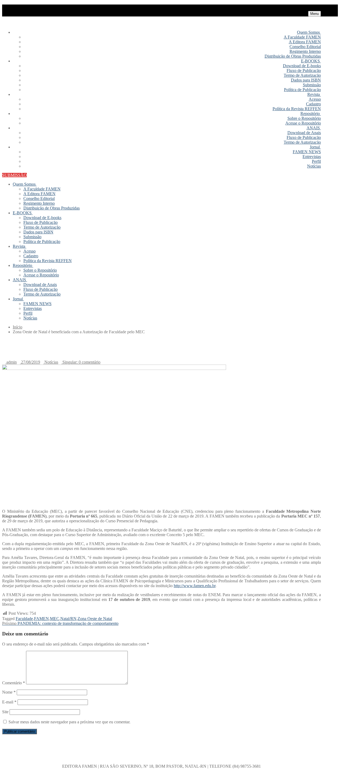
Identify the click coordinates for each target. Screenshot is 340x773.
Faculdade (24, 618)
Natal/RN (68, 618)
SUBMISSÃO (14, 175)
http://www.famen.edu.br (194, 585)
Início (17, 327)
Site (5, 712)
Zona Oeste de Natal (95, 618)
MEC (54, 618)
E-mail (9, 702)
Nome (9, 692)
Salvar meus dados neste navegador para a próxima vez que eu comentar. (69, 722)
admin (11, 362)
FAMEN (41, 618)
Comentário (13, 683)
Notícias (50, 362)
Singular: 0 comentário (80, 362)
